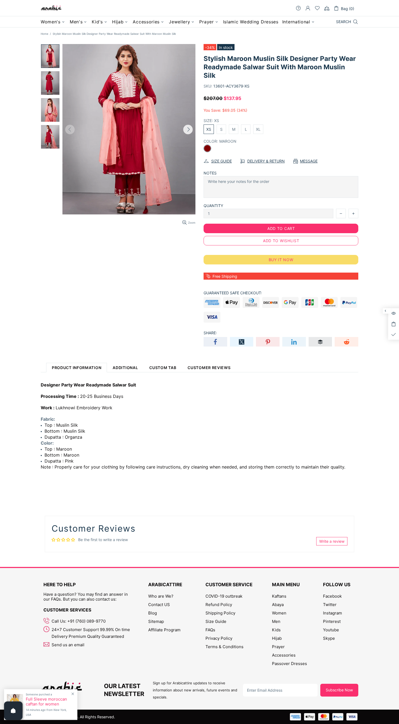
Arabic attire (51, 8)
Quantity (213, 205)
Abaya (278, 604)
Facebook (332, 596)
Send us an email (68, 644)
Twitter (330, 604)
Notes (210, 173)
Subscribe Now (339, 690)
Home (44, 33)
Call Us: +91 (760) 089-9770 (79, 621)
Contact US (159, 604)
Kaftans (279, 596)
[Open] (13, 710)
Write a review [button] (331, 541)
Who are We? (160, 596)
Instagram (332, 613)
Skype (329, 638)
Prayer (278, 646)
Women (279, 613)
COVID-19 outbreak (223, 596)
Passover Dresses (289, 663)
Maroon (207, 148)
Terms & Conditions (224, 646)
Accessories (284, 655)
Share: (210, 332)
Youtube (331, 629)
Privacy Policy (218, 638)
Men (276, 621)
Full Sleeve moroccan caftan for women (46, 702)
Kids (276, 629)
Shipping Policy (220, 613)
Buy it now (281, 259)
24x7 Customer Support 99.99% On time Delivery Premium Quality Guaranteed (91, 633)
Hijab (277, 638)
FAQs (210, 629)
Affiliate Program (164, 629)
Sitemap (156, 621)
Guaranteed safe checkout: (233, 293)
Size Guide (215, 621)
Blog (152, 613)
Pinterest (332, 621)
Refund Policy (218, 604)
